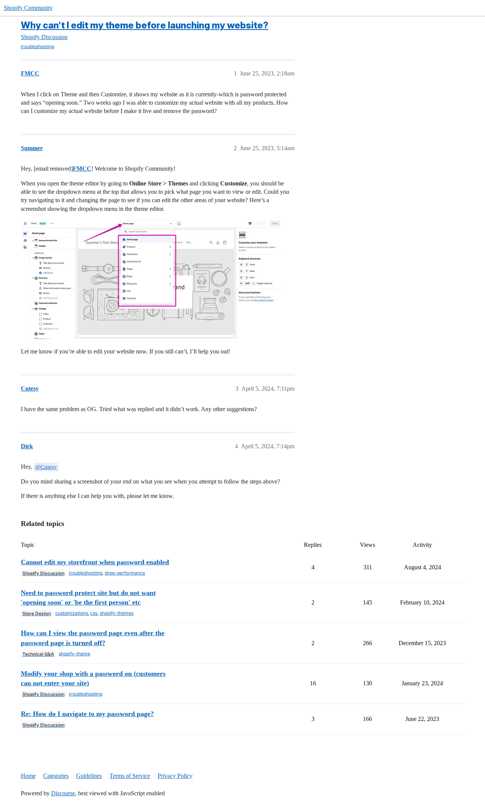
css (93, 613)
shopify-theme (74, 653)
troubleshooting (37, 46)
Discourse (63, 793)
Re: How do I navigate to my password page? (87, 714)
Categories (56, 776)
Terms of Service (130, 776)
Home (28, 776)
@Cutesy (46, 467)
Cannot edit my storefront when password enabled (95, 562)
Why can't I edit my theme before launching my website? (144, 25)
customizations (71, 613)
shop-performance (125, 573)
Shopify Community (28, 8)
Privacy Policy (175, 776)
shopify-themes (116, 613)
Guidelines (89, 776)
